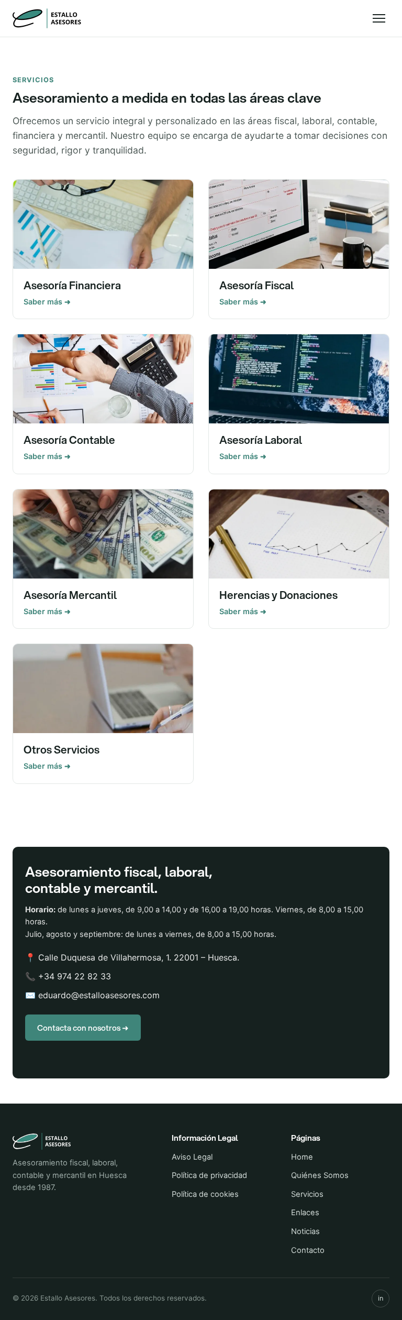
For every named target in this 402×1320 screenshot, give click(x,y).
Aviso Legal (192, 1157)
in (380, 1298)
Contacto (308, 1250)
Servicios (307, 1194)
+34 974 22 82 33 (74, 976)
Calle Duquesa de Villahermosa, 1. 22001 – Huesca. (138, 957)
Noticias (305, 1231)
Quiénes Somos (320, 1175)
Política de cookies (205, 1194)
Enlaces (305, 1212)
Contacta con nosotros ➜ (83, 1027)
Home (302, 1157)
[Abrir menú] (378, 18)
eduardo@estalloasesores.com (99, 995)
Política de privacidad (209, 1175)
